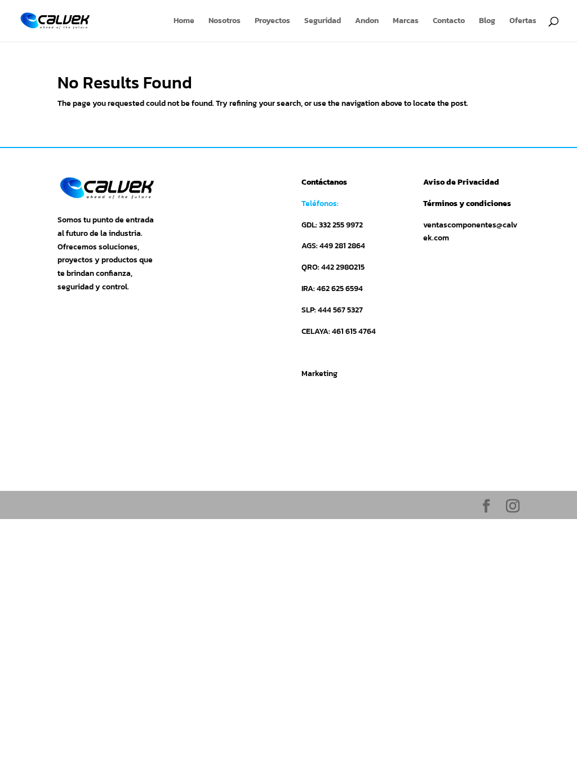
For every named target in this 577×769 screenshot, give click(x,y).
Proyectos (272, 21)
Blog (487, 21)
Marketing (319, 373)
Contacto (449, 21)
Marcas (406, 21)
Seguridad (322, 21)
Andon (367, 21)
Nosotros (224, 21)
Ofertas (522, 21)
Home (184, 21)
